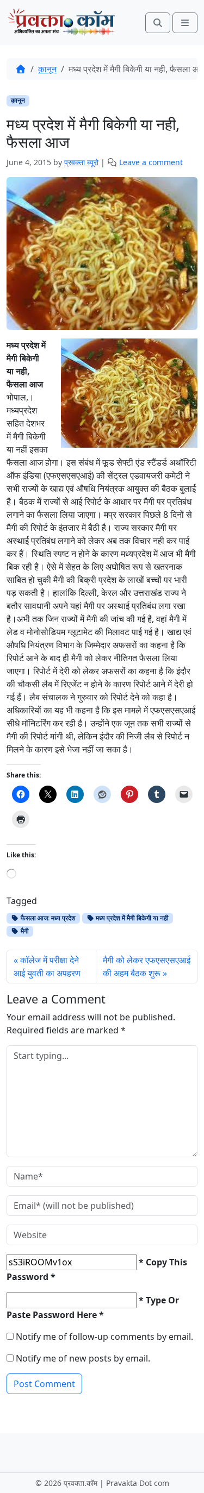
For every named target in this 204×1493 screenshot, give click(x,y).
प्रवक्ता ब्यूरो (81, 162)
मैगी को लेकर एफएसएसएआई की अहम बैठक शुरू (146, 966)
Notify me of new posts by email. (83, 1358)
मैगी (24, 931)
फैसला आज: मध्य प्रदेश (47, 918)
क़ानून (47, 69)
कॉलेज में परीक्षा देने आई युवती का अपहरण (47, 966)
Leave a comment (151, 162)
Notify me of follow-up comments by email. (104, 1337)
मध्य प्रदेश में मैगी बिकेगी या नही (131, 918)
